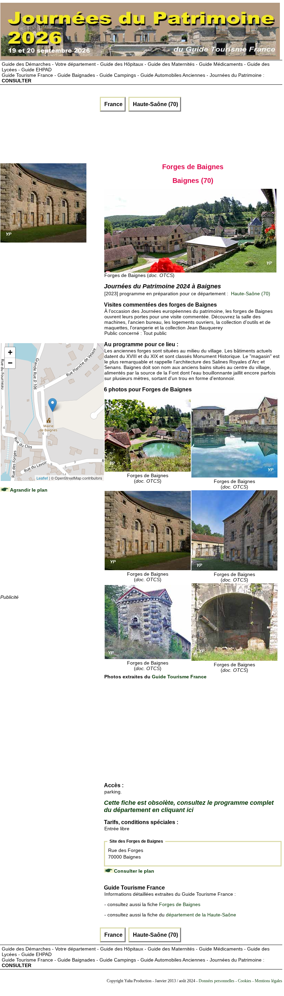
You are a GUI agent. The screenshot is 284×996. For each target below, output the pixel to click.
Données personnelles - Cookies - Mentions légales (240, 980)
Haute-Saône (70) (155, 104)
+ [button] (10, 352)
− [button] (10, 363)
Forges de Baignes (179, 904)
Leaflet (42, 478)
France (113, 104)
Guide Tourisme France (179, 676)
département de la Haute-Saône (201, 914)
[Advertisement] (126, 135)
